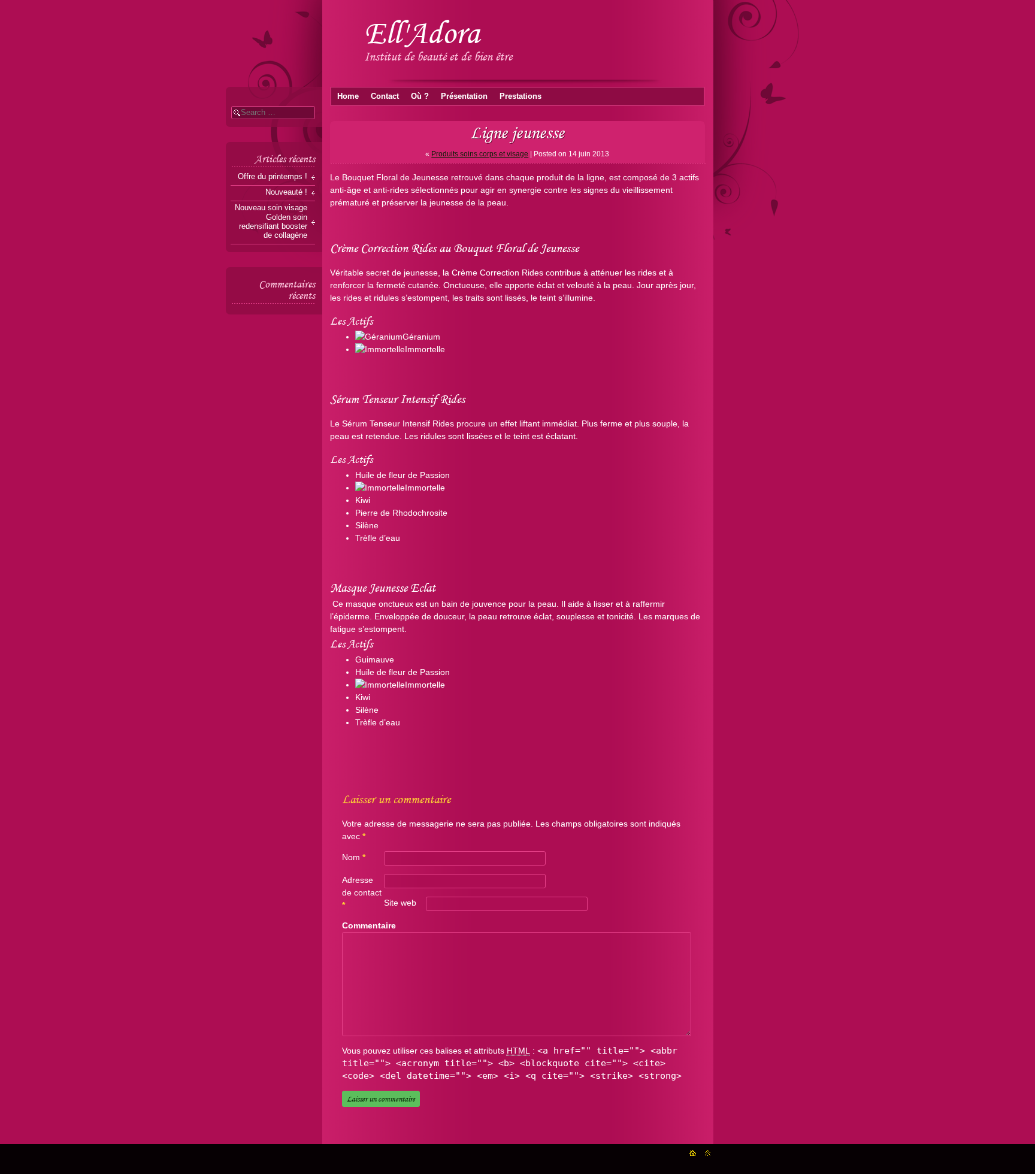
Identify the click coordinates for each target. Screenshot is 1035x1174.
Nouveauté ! (286, 192)
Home (348, 96)
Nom (353, 857)
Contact (385, 96)
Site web (400, 902)
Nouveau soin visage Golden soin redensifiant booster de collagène (271, 221)
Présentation (464, 96)
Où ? (420, 96)
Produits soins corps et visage (479, 154)
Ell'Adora (422, 33)
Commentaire (367, 925)
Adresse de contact (362, 892)
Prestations (520, 96)
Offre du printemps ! (272, 177)
